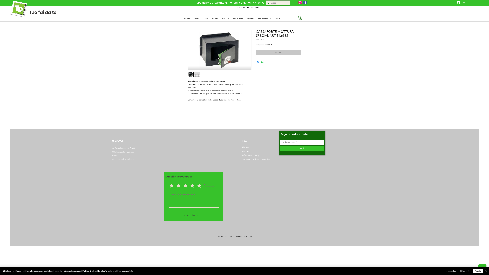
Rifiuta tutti (464, 271)
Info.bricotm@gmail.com (123, 159)
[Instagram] (300, 2)
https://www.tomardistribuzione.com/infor (117, 271)
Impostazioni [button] (451, 271)
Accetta (478, 271)
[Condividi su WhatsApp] (262, 62)
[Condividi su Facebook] (257, 62)
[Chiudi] (485, 271)
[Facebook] (305, 2)
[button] (205, 18)
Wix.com (248, 236)
